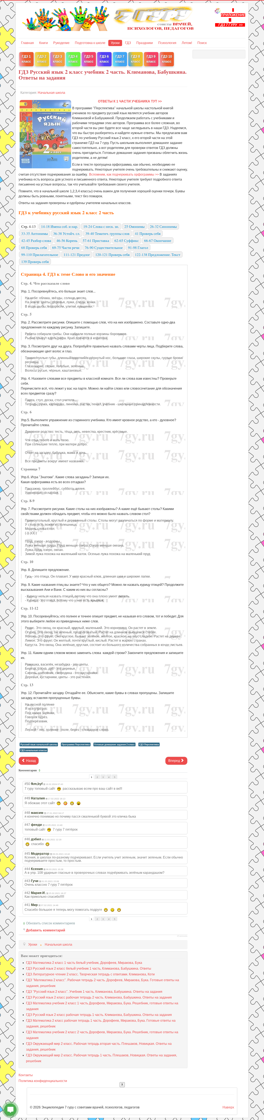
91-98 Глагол (138, 247)
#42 (27, 893)
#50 (27, 784)
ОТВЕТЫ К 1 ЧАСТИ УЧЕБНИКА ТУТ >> (130, 101)
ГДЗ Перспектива (149, 744)
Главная (27, 43)
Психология (167, 43)
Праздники (144, 43)
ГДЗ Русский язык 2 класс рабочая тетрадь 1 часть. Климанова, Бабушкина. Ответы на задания (99, 1015)
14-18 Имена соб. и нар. (59, 226)
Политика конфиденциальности (43, 1081)
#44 (27, 869)
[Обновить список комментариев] (40, 770)
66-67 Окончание (157, 240)
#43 (27, 881)
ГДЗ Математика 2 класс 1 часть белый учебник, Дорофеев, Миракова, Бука (84, 962)
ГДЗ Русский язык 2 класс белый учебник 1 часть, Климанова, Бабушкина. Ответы (88, 968)
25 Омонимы (134, 226)
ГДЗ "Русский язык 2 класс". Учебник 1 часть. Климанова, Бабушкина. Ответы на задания (94, 991)
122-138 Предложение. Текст (157, 254)
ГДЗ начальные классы (33, 750)
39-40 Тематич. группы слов (107, 233)
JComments (182, 936)
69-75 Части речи (65, 247)
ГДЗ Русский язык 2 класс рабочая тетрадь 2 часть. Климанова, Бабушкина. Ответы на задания (99, 997)
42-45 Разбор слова (36, 240)
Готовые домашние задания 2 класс (114, 744)
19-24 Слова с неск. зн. (101, 226)
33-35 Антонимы (34, 233)
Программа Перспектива (76, 744)
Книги (43, 43)
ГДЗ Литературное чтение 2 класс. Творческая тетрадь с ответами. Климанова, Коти (90, 974)
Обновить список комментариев (50, 923)
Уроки (115, 43)
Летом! (187, 43)
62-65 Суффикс (126, 240)
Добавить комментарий (45, 930)
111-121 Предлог (77, 254)
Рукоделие (61, 43)
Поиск (202, 43)
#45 (27, 853)
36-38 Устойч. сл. (66, 233)
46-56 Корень (67, 240)
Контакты (26, 1075)
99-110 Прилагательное (39, 254)
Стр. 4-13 (28, 226)
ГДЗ (128, 43)
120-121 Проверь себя (112, 254)
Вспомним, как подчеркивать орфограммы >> (124, 174)
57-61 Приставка (96, 240)
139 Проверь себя (35, 261)
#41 (27, 905)
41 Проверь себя (147, 233)
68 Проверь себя (34, 247)
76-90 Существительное (104, 247)
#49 (27, 798)
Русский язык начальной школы (38, 744)
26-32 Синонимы (163, 226)
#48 (27, 812)
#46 (27, 839)
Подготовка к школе (90, 43)
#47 (27, 824)
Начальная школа (51, 92)
